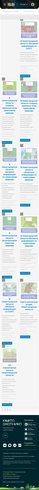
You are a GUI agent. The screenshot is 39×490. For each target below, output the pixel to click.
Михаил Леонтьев (27, 70)
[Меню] (4, 4)
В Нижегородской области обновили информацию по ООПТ (9, 305)
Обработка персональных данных (15, 453)
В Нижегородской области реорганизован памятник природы (9, 239)
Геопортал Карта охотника (11, 11)
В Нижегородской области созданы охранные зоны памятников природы (9, 105)
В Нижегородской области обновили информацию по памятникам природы (9, 172)
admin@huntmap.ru (9, 474)
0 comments (24, 72)
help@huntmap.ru (30, 445)
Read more (24, 76)
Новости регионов (29, 11)
